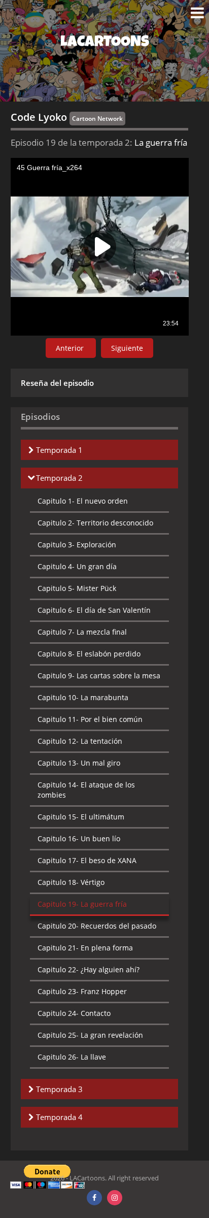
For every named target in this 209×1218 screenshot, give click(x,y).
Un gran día (77, 566)
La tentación (80, 741)
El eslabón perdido (89, 654)
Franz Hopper (82, 991)
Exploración (77, 544)
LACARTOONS (104, 43)
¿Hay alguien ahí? (89, 969)
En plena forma (85, 947)
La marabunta (83, 697)
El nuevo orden (83, 501)
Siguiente (127, 348)
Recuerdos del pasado (97, 926)
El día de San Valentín (94, 610)
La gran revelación (90, 1035)
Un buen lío (79, 838)
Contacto (74, 1013)
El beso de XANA (87, 860)
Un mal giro (79, 763)
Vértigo (71, 882)
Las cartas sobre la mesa (99, 675)
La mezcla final (82, 632)
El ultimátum (81, 816)
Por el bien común (90, 719)
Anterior (71, 348)
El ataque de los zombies (86, 790)
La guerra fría (82, 904)
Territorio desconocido (95, 523)
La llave (72, 1057)
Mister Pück (77, 588)
